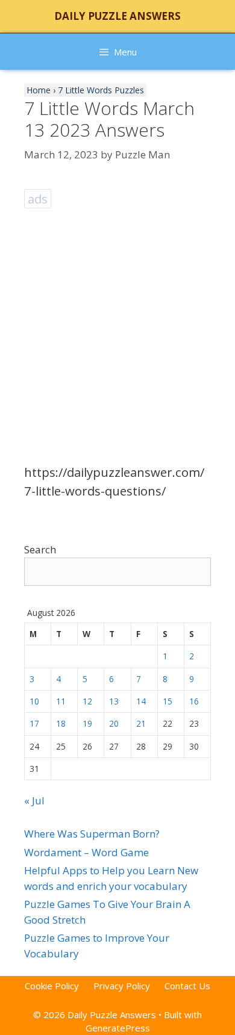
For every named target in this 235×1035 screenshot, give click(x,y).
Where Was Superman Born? (92, 834)
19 (87, 723)
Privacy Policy (121, 986)
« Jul (34, 800)
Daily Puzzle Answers (117, 16)
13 (114, 701)
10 (34, 701)
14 (141, 701)
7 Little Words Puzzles (101, 90)
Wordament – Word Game (86, 852)
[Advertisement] (117, 329)
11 (61, 701)
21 (141, 723)
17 (34, 723)
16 (194, 701)
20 (114, 723)
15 (167, 701)
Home (39, 90)
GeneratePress (118, 1028)
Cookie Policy (52, 986)
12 (87, 701)
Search (40, 549)
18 (61, 723)
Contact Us (187, 986)
